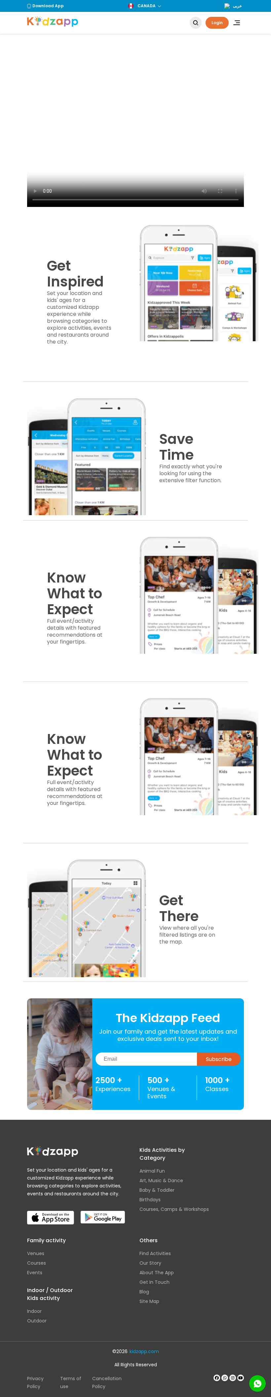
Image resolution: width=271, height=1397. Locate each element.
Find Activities (155, 1253)
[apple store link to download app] (50, 1212)
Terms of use (70, 1382)
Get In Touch (154, 1282)
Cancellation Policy (107, 1382)
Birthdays (150, 1199)
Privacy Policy (35, 1382)
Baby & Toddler (156, 1190)
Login (217, 22)
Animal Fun (152, 1171)
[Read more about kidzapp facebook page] (216, 1378)
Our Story (150, 1263)
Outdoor (37, 1320)
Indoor (34, 1311)
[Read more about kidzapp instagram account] (232, 1378)
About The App (156, 1272)
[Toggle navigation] (236, 22)
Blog (144, 1291)
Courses (36, 1263)
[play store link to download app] (103, 1212)
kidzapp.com (144, 1351)
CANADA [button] (146, 6)
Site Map (149, 1301)
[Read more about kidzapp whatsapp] (224, 1378)
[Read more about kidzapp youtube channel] (240, 1378)
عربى (237, 6)
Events (34, 1272)
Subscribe (219, 1059)
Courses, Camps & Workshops (174, 1209)
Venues (35, 1253)
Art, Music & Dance (161, 1180)
